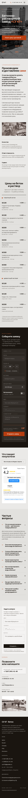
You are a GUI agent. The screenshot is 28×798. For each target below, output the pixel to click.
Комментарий (11, 413)
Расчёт (4, 743)
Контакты (4, 751)
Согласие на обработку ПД (9, 780)
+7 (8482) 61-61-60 (8, 678)
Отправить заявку (14, 434)
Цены (3, 740)
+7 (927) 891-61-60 (17, 2)
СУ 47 (4, 2)
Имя (5, 399)
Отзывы (4, 745)
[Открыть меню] (24, 2)
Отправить (14, 646)
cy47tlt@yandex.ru (8, 685)
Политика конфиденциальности (11, 777)
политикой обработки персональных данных (14, 439)
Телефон (6, 406)
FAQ (3, 748)
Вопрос (6, 632)
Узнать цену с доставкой (14, 37)
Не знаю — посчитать (11, 371)
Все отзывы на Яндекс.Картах (14, 461)
